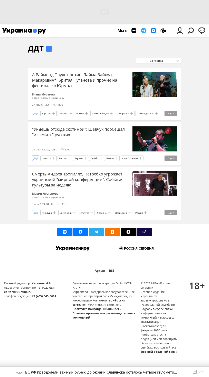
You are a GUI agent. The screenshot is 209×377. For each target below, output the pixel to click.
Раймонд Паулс (145, 113)
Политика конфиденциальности (96, 309)
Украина (102, 212)
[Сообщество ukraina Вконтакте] (64, 232)
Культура (47, 212)
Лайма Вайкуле (100, 113)
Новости (46, 158)
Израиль (63, 113)
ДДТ (36, 48)
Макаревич (123, 113)
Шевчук (110, 158)
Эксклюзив (65, 212)
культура (84, 212)
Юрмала (46, 113)
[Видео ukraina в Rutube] (144, 232)
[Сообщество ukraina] (80, 232)
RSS (111, 271)
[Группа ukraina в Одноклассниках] (112, 232)
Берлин (78, 158)
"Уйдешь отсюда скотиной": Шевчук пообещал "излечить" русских (78, 131)
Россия (80, 113)
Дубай (94, 158)
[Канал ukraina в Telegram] (96, 232)
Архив (100, 271)
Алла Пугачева (130, 158)
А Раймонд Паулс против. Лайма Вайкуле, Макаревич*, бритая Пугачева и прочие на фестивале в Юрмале (74, 80)
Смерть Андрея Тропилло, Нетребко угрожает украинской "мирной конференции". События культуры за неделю (77, 179)
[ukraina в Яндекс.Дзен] (128, 232)
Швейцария (121, 212)
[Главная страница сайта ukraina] (24, 30)
